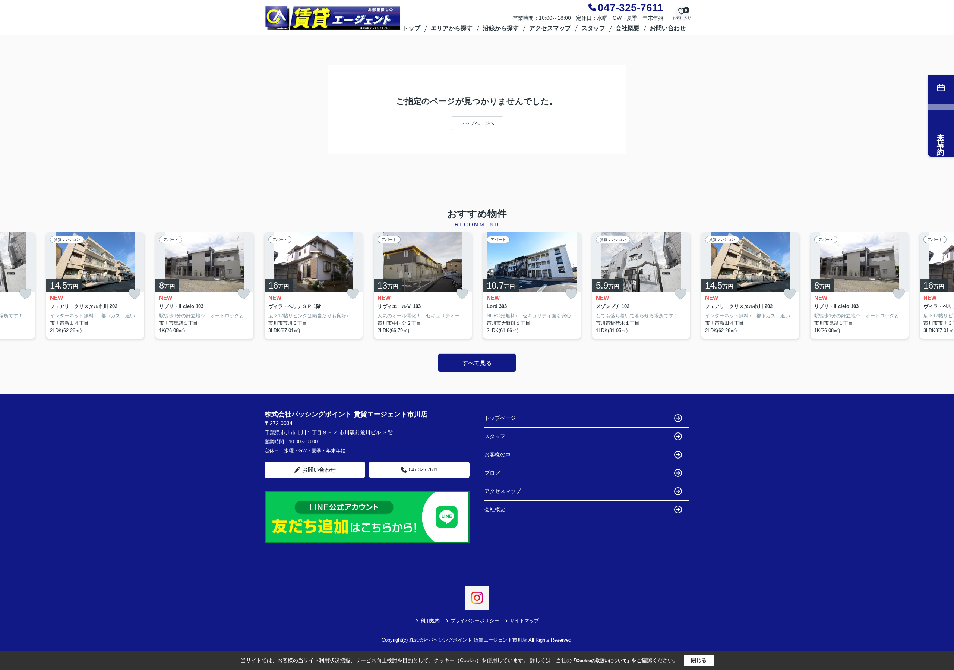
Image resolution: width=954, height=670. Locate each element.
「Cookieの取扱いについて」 (601, 660)
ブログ (492, 473)
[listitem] (313, 285)
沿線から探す (501, 28)
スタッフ (593, 28)
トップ (411, 28)
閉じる (699, 660)
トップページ (500, 418)
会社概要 (627, 28)
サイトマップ (524, 620)
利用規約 (430, 620)
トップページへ (477, 123)
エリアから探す (452, 28)
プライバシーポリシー (475, 620)
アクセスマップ (550, 28)
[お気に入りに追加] (25, 294)
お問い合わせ (668, 28)
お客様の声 (497, 454)
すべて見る (477, 363)
